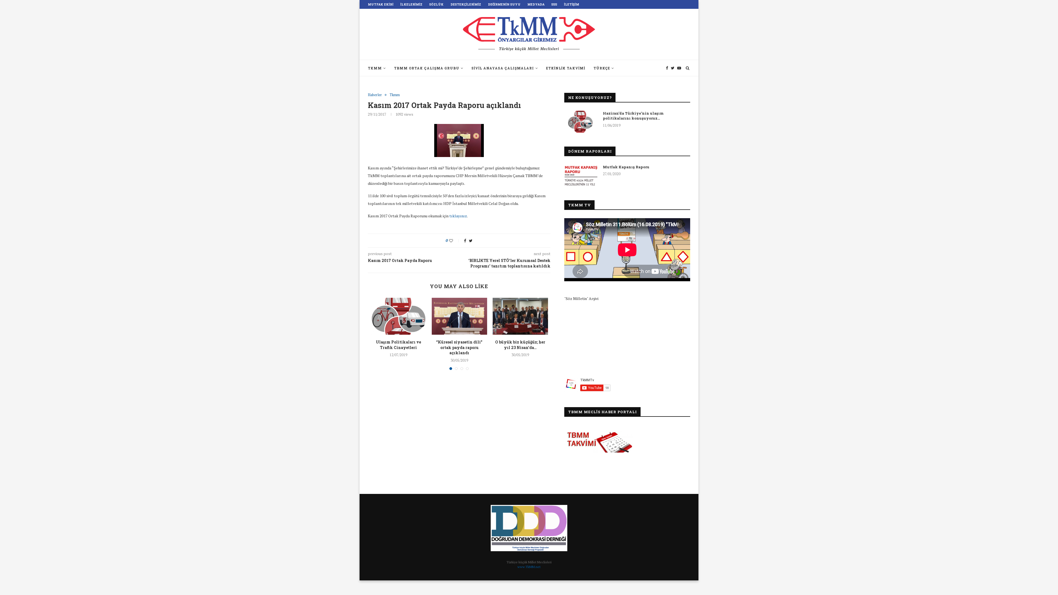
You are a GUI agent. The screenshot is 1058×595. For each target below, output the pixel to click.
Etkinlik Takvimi (565, 68)
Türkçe (601, 68)
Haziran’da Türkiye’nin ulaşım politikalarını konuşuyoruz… (633, 116)
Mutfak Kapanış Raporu (626, 166)
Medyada (535, 4)
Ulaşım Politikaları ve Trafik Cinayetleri (398, 344)
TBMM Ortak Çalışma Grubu (426, 68)
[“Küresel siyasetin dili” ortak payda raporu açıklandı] (459, 316)
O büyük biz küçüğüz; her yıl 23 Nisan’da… (520, 344)
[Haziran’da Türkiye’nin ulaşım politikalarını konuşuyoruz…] (580, 122)
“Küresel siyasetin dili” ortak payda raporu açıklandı (459, 347)
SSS (554, 4)
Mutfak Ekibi (380, 4)
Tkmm (395, 95)
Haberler (375, 95)
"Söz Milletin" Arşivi (581, 298)
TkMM (375, 68)
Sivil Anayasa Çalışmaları (502, 68)
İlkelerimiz (411, 4)
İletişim (571, 4)
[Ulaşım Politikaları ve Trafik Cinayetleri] (398, 316)
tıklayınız (458, 215)
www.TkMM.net (529, 567)
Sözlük (436, 4)
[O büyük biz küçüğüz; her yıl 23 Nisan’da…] (520, 316)
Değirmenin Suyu (504, 4)
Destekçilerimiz (465, 4)
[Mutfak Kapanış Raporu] (580, 175)
